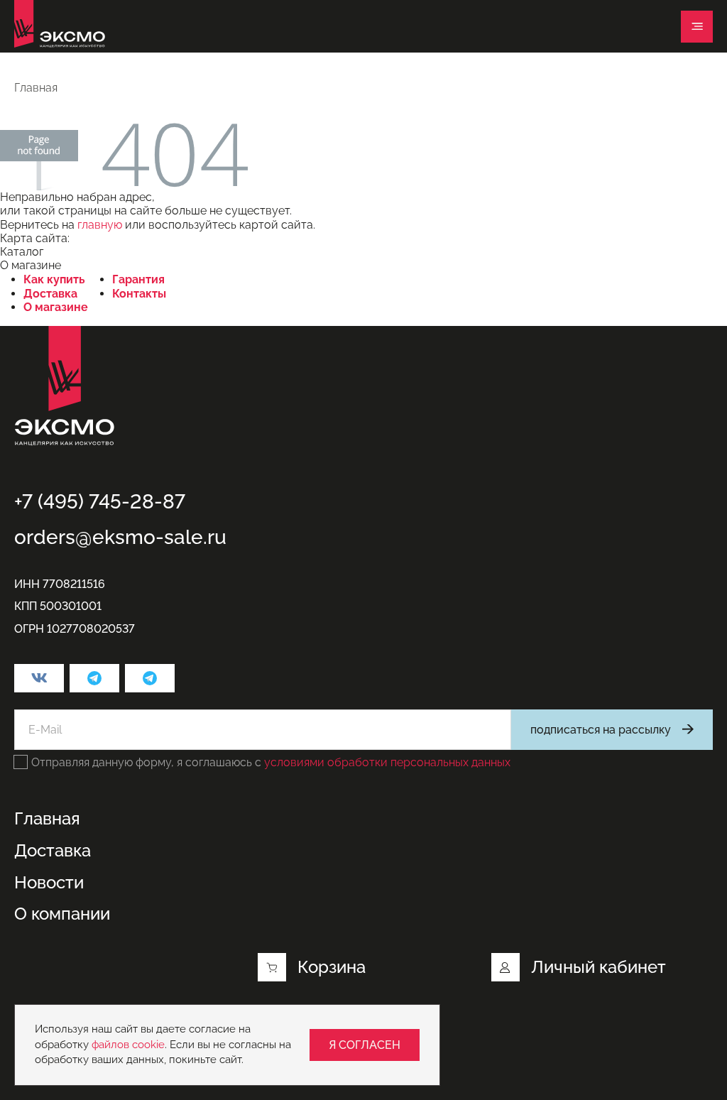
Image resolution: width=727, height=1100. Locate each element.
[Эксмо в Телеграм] (94, 678)
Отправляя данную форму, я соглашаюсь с (270, 762)
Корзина (331, 967)
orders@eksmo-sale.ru (120, 537)
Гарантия (138, 279)
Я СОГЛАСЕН (364, 1045)
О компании (62, 914)
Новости (49, 883)
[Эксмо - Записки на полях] (150, 678)
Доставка (50, 293)
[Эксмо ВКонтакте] (39, 678)
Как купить (54, 279)
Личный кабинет (598, 967)
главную (99, 225)
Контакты (139, 293)
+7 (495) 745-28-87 (99, 501)
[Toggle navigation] (697, 27)
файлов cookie (128, 1044)
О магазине (55, 307)
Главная (47, 819)
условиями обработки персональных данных (387, 762)
